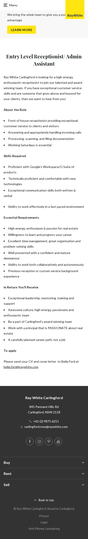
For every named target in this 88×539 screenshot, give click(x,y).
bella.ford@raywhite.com (21, 367)
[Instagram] (39, 441)
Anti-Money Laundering (44, 528)
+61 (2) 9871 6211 (46, 421)
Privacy (44, 516)
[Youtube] (58, 441)
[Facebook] (30, 441)
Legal (44, 522)
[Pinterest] (49, 441)
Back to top (46, 500)
